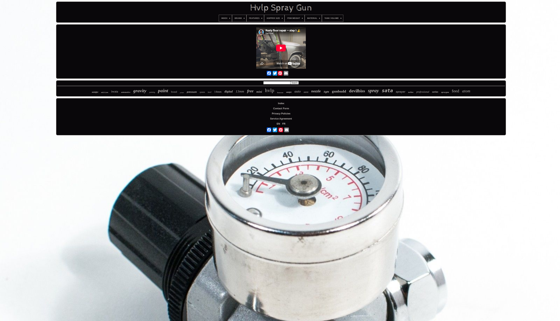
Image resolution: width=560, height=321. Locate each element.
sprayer (400, 91)
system (202, 92)
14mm (218, 91)
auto (297, 91)
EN (278, 123)
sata (387, 90)
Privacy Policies (281, 113)
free (250, 91)
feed (455, 91)
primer (182, 92)
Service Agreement (281, 118)
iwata (114, 91)
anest (306, 92)
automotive (125, 92)
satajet (289, 92)
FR (283, 123)
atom (466, 91)
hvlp (269, 90)
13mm (240, 91)
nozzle (316, 91)
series (435, 91)
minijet (95, 92)
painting (152, 92)
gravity (139, 90)
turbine (410, 92)
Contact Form (281, 108)
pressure (192, 92)
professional (422, 91)
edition (104, 92)
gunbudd (339, 91)
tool (209, 92)
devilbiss (357, 90)
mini (259, 91)
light (326, 91)
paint (163, 90)
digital (228, 91)
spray (373, 90)
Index (281, 103)
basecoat (280, 92)
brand (174, 91)
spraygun (445, 92)
